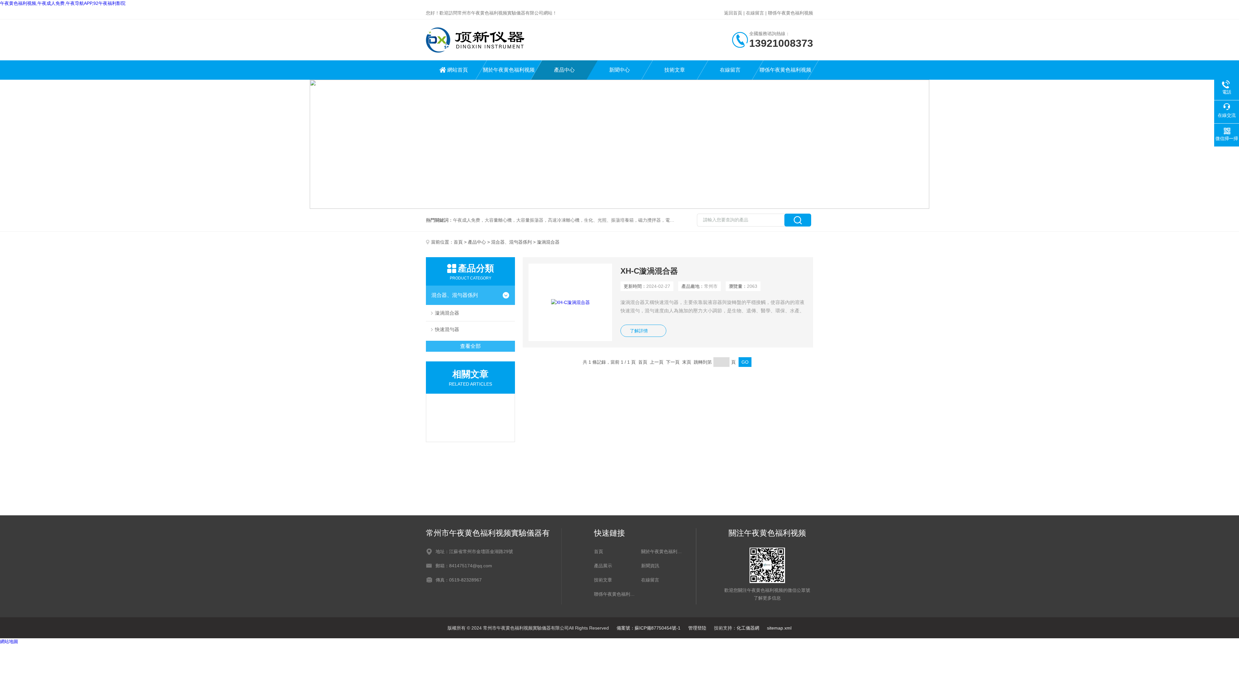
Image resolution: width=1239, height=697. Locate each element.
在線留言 (755, 12)
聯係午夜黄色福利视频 (790, 12)
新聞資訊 (650, 565)
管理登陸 (697, 628)
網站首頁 (457, 70)
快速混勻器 (447, 329)
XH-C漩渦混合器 (649, 271)
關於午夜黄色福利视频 (509, 70)
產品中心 (564, 70)
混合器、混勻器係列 (454, 295)
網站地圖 (9, 641)
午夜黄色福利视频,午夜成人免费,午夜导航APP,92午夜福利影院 (63, 3)
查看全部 (470, 346)
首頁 (458, 242)
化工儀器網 (748, 628)
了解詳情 (639, 330)
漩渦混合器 (447, 313)
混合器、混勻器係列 (511, 242)
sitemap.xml (779, 628)
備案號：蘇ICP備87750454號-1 (648, 628)
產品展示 (603, 565)
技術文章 (674, 70)
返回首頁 (733, 12)
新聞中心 (619, 70)
